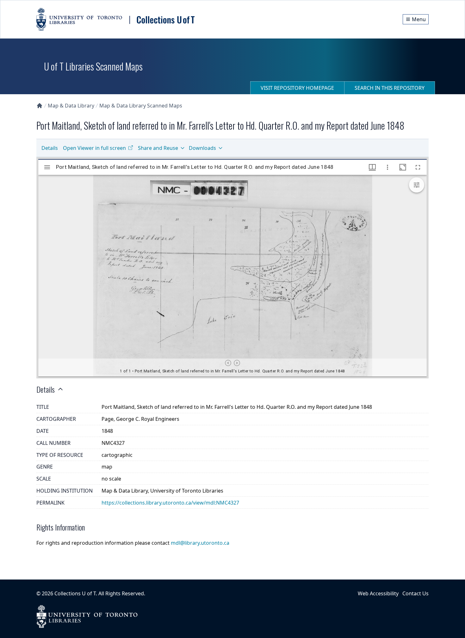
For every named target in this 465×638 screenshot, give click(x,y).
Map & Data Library (71, 105)
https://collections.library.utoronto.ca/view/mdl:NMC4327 (170, 502)
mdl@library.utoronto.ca (200, 542)
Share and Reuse (158, 147)
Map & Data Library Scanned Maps (140, 105)
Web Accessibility (378, 593)
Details (49, 147)
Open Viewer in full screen (94, 147)
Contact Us (415, 593)
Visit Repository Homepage (297, 87)
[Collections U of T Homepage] (39, 105)
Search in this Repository (390, 87)
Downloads (202, 147)
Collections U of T (75, 593)
